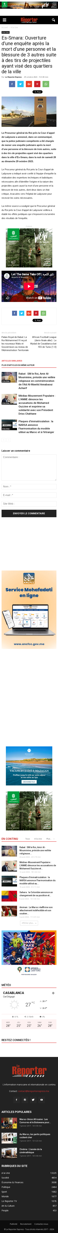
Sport (4, 1191)
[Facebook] (16, 1100)
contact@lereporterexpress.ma (33, 1091)
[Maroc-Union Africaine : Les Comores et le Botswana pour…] (9, 1123)
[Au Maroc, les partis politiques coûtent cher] (9, 1138)
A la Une (5, 32)
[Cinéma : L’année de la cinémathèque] (9, 1153)
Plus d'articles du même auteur (18, 365)
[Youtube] (42, 1100)
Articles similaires (12, 361)
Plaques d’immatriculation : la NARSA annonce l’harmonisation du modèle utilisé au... (37, 880)
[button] (53, 20)
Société (5, 1177)
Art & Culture (8, 1205)
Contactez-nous (41, 1224)
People (5, 1210)
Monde (5, 1196)
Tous (27, 839)
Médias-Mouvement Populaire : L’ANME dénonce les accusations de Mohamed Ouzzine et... (37, 865)
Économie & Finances (12, 1182)
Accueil (5, 27)
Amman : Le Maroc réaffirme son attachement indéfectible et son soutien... (36, 910)
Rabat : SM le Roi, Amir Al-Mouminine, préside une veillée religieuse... (35, 850)
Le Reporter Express (13, 77)
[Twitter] (33, 1100)
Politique (6, 1187)
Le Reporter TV (9, 1201)
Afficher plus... (28, 923)
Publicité (13, 1224)
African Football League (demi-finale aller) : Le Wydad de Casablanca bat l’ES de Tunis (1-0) (43, 342)
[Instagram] (25, 1100)
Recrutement (25, 1224)
